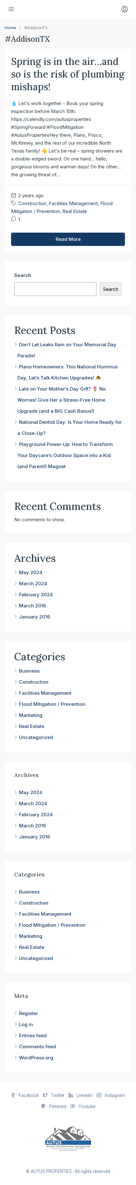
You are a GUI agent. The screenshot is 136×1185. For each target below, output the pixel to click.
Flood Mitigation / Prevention (52, 704)
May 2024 (30, 572)
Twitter (57, 1095)
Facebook (28, 1095)
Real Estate (74, 211)
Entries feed (33, 1035)
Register (28, 1013)
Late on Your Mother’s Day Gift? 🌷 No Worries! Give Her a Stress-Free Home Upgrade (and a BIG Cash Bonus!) (61, 400)
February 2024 (36, 595)
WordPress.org (36, 1058)
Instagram (114, 1095)
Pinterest (57, 1106)
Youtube (86, 1106)
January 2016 (34, 617)
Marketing (30, 715)
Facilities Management (73, 203)
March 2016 (32, 606)
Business (29, 671)
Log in (26, 1024)
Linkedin (84, 1095)
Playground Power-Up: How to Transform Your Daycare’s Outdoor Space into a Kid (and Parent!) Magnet (65, 455)
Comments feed (37, 1047)
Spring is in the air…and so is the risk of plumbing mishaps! (67, 74)
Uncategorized (36, 737)
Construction (32, 203)
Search (22, 275)
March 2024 (33, 583)
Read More (68, 239)
